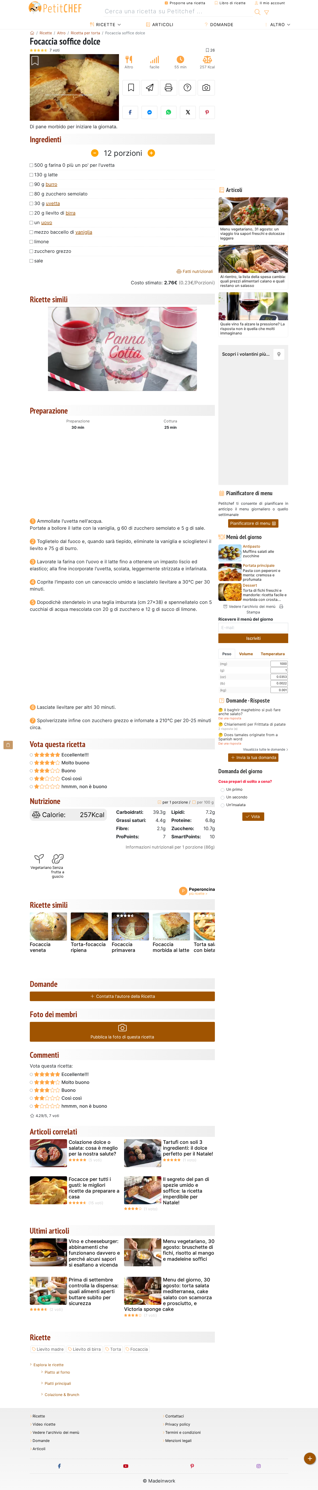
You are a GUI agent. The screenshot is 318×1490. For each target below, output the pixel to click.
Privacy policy (177, 1424)
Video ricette (44, 1424)
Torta (115, 1349)
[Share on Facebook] (130, 112)
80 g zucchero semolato (61, 194)
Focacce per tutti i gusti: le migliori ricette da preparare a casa (94, 1188)
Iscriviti (253, 638)
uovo (46, 222)
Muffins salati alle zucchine (258, 553)
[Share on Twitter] (188, 112)
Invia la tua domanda (255, 757)
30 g (47, 203)
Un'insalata (236, 804)
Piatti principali (58, 1383)
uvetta (53, 203)
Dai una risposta (229, 718)
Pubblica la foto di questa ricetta (122, 1036)
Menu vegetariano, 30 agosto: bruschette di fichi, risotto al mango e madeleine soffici (189, 1250)
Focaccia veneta (40, 947)
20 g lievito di (54, 213)
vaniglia (83, 232)
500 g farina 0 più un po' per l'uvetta (74, 165)
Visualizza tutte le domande (264, 749)
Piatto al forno (57, 1372)
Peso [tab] (226, 653)
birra (70, 213)
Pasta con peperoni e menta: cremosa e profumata (261, 575)
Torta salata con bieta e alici (212, 947)
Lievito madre (50, 1349)
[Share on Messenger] (149, 112)
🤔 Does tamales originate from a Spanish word (248, 737)
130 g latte (46, 175)
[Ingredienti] (8, 745)
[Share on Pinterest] (207, 112)
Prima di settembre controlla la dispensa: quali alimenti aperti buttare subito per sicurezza (93, 1291)
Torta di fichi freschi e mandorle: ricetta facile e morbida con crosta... (265, 595)
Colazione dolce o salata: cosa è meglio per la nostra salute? (93, 1148)
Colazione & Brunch (62, 1394)
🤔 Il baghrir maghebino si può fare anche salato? (249, 712)
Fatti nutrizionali (197, 271)
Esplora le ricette (49, 1364)
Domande (221, 24)
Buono (68, 770)
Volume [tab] (246, 653)
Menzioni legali (178, 1440)
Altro (277, 24)
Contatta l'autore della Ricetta (125, 996)
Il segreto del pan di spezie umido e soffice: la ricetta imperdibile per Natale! (186, 1191)
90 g (45, 184)
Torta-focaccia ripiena (88, 947)
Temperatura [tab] (273, 653)
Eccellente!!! (74, 755)
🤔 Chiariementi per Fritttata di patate (252, 724)
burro (51, 184)
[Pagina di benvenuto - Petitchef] (32, 33)
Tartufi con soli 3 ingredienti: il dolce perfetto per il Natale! (188, 1148)
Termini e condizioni (183, 1432)
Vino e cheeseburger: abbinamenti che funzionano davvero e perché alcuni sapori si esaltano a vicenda (94, 1253)
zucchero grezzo (52, 251)
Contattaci (174, 1416)
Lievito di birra (87, 1349)
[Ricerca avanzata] (266, 12)
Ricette (105, 24)
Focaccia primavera (123, 947)
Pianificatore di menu (250, 523)
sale (38, 261)
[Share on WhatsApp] (169, 112)
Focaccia (139, 1349)
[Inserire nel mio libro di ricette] (131, 87)
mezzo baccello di (63, 232)
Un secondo (236, 797)
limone (41, 241)
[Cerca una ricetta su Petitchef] (257, 11)
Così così (71, 778)
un (43, 222)
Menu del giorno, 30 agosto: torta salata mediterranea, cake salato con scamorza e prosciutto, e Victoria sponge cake (168, 1294)
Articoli (162, 24)
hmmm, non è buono (83, 786)
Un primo (234, 789)
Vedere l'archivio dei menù (251, 606)
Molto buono (74, 763)
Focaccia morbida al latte (171, 947)
